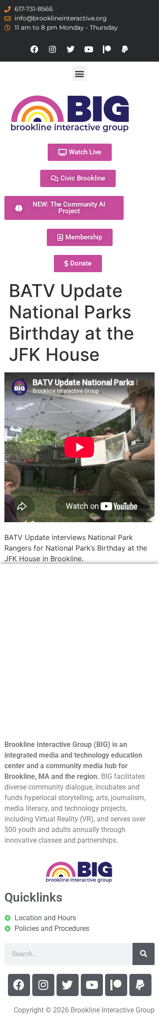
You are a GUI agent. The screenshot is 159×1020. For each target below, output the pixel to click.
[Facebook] (34, 49)
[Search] (143, 954)
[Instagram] (53, 49)
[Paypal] (125, 49)
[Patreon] (107, 49)
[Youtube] (89, 49)
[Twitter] (71, 49)
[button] (79, 73)
